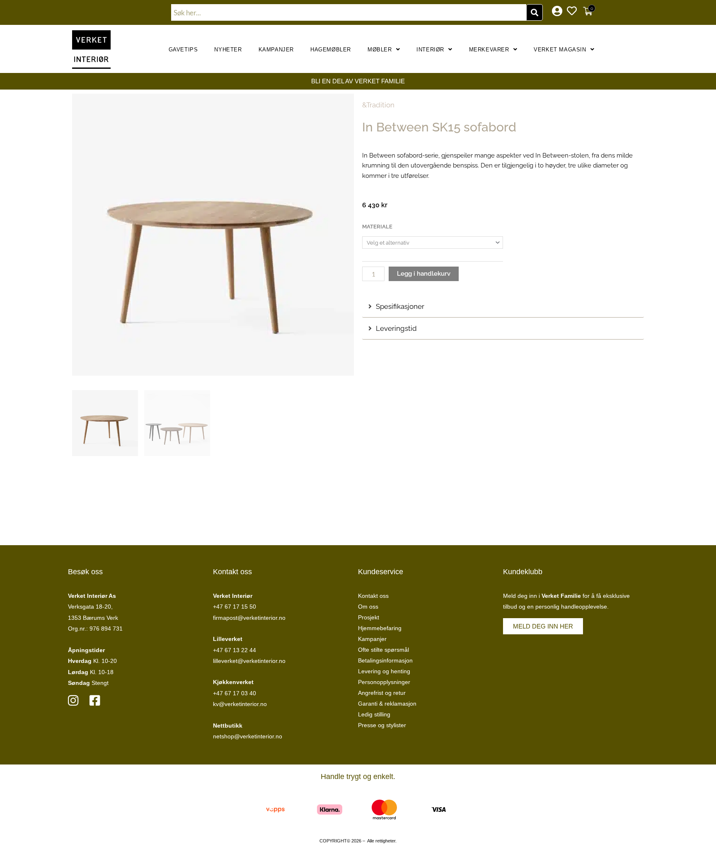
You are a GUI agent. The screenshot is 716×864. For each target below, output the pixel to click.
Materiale (377, 226)
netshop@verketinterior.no (247, 736)
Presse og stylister (382, 725)
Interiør (430, 49)
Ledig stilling (374, 714)
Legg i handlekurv (423, 273)
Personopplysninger (384, 682)
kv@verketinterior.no (240, 704)
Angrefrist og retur (382, 692)
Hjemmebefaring (380, 628)
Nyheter (228, 49)
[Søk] (534, 12)
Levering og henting (384, 671)
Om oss (368, 606)
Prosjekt (368, 617)
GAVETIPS (183, 49)
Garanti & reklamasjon (387, 703)
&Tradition (378, 105)
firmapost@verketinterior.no (249, 617)
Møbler (380, 49)
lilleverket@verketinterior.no (249, 661)
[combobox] (349, 12)
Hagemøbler (330, 49)
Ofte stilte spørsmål (383, 649)
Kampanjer (276, 49)
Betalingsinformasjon (385, 660)
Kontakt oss (373, 595)
